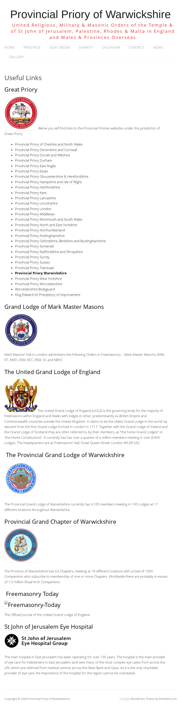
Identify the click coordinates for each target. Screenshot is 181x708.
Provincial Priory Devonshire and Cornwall (46, 150)
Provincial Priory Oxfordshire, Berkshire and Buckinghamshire (60, 241)
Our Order (60, 47)
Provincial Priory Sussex (32, 262)
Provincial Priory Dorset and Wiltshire (42, 155)
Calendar (111, 47)
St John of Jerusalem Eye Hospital (48, 627)
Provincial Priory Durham (33, 160)
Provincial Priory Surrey (32, 257)
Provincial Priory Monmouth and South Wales (48, 219)
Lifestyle (125, 699)
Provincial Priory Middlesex (35, 214)
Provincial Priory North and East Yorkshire (46, 225)
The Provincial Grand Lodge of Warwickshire (65, 455)
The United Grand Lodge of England (52, 372)
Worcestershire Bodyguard (35, 289)
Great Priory (20, 89)
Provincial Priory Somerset (34, 246)
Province (32, 47)
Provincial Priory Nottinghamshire (40, 235)
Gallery (16, 57)
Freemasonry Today (32, 594)
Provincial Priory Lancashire (35, 198)
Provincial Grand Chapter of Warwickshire (61, 521)
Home (9, 47)
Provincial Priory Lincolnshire (36, 203)
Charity (86, 47)
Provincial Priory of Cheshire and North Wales (49, 144)
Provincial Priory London (33, 208)
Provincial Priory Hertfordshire (37, 187)
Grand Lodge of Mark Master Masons (54, 307)
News (158, 47)
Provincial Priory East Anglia (35, 166)
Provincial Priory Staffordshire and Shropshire (49, 251)
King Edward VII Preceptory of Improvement (47, 294)
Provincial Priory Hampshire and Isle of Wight (48, 182)
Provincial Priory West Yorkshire (38, 278)
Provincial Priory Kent (31, 192)
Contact (136, 47)
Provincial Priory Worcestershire (38, 284)
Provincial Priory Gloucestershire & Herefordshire (51, 176)
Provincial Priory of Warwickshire (90, 14)
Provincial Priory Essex (31, 171)
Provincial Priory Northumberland (40, 230)
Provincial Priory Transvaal (34, 268)
